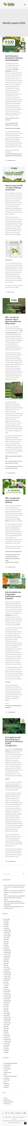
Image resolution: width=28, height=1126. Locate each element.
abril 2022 (6, 1009)
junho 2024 (6, 961)
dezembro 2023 (7, 972)
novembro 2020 (7, 1041)
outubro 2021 (7, 1021)
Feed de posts (7, 1100)
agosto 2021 (6, 1024)
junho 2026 (6, 922)
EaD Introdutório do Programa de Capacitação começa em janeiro (13, 595)
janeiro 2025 (6, 948)
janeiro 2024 (6, 971)
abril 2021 (6, 1032)
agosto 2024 (6, 958)
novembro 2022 (7, 997)
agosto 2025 (6, 937)
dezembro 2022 (7, 995)
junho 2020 (6, 1048)
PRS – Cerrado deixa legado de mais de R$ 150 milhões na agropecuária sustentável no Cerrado (14, 897)
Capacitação (6, 1078)
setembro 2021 (7, 1022)
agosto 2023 (6, 980)
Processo (6, 1070)
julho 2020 (6, 1046)
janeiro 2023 (6, 993)
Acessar (5, 1098)
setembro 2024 (7, 956)
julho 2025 (6, 939)
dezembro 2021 (7, 1017)
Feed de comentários (8, 1101)
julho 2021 (6, 1026)
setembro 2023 (7, 978)
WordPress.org (7, 1103)
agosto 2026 (6, 919)
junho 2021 (6, 1028)
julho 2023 (6, 982)
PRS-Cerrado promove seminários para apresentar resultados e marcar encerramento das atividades (14, 903)
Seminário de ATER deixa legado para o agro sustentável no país (13, 907)
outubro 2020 (7, 1043)
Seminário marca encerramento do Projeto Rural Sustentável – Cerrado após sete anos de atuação (14, 892)
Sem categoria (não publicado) (10, 1063)
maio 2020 (6, 1050)
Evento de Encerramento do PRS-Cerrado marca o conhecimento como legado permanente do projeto (14, 887)
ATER (5, 1081)
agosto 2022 (6, 1002)
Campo (5, 1074)
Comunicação (7, 1079)
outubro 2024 (7, 954)
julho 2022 (6, 1004)
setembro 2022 (7, 1000)
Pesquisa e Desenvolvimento (10, 1076)
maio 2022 (6, 1008)
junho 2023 (6, 984)
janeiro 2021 (6, 1037)
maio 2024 (6, 963)
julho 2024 (6, 959)
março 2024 (6, 967)
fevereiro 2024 (7, 969)
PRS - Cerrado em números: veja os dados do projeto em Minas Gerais (13, 320)
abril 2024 (6, 965)
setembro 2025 (7, 935)
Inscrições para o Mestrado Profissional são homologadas (14, 58)
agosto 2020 (6, 1045)
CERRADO (6, 1087)
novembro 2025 (7, 932)
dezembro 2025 (7, 930)
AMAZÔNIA (6, 1083)
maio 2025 (6, 943)
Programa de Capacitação (11, 786)
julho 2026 (6, 921)
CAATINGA (6, 1085)
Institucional (6, 1067)
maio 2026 (6, 924)
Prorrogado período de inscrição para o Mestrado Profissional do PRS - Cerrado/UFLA (14, 741)
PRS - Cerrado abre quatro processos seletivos (12, 500)
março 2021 (6, 1034)
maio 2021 (6, 1030)
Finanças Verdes (7, 1068)
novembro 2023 (7, 974)
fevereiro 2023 (7, 991)
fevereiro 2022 (7, 1013)
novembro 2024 (7, 952)
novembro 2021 (7, 1019)
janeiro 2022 (6, 1015)
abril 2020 (6, 1052)
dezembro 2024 (7, 950)
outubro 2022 (7, 998)
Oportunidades (7, 1065)
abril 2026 (6, 926)
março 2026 (6, 928)
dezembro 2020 (7, 1039)
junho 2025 (6, 941)
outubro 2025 (7, 934)
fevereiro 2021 (7, 1035)
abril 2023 (6, 987)
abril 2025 (6, 945)
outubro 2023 (7, 976)
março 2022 (6, 1011)
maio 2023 (6, 985)
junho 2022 (6, 1006)
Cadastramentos (7, 1072)
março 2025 (6, 946)
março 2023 (6, 989)
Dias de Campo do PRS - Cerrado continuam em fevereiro (14, 187)
